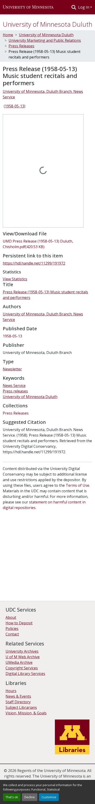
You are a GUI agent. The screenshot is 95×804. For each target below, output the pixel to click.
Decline (29, 797)
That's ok (12, 797)
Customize (49, 797)
